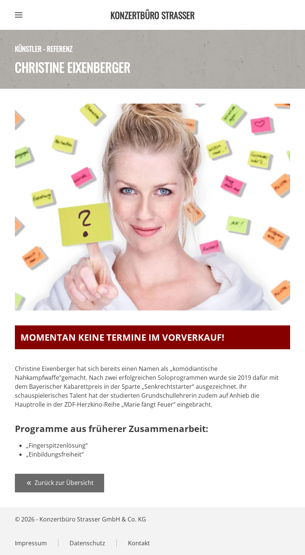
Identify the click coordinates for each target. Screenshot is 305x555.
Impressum (31, 543)
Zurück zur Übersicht (64, 483)
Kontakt (139, 543)
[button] (18, 15)
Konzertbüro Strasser (152, 15)
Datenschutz (87, 543)
